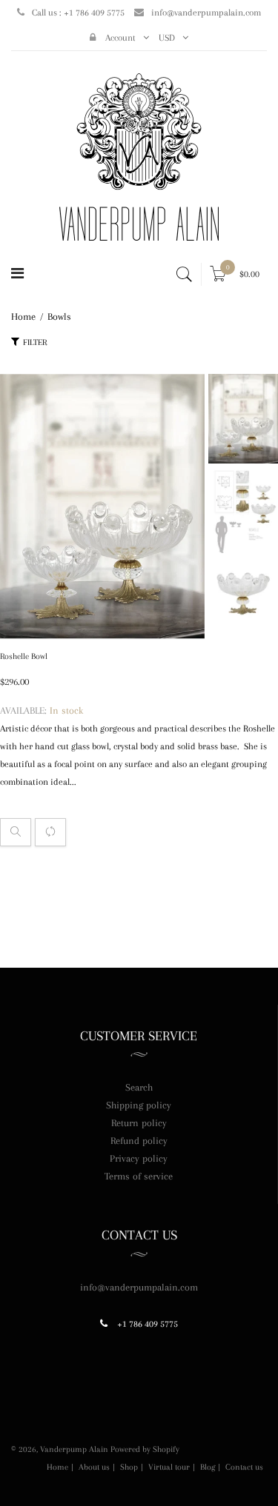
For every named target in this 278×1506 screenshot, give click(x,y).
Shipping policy (138, 1105)
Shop (129, 1467)
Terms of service (139, 1176)
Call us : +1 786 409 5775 (78, 12)
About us (94, 1467)
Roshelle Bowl (23, 656)
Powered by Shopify (144, 1449)
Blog (207, 1467)
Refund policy (139, 1140)
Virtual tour (169, 1467)
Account (119, 38)
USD (167, 38)
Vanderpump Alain (74, 1449)
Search (139, 1087)
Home (57, 1467)
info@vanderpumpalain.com (206, 12)
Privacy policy (139, 1158)
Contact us (244, 1467)
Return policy (139, 1122)
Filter (35, 342)
